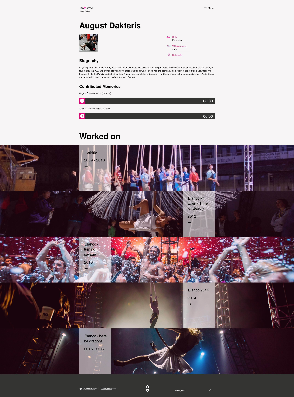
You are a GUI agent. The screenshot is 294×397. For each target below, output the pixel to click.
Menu (211, 8)
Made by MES (180, 390)
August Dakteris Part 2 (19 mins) (95, 108)
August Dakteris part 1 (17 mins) (95, 93)
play (82, 101)
